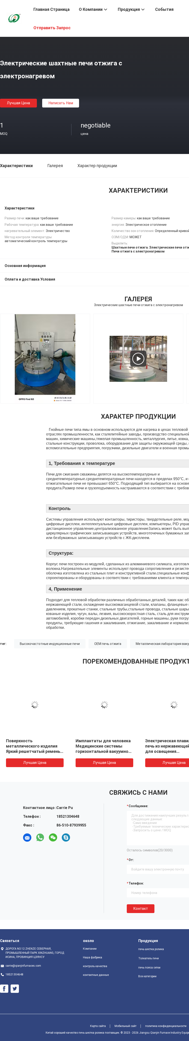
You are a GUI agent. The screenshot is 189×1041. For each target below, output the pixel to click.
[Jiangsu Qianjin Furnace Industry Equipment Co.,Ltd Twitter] (15, 989)
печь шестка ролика (151, 949)
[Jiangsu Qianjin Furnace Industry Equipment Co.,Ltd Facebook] (4, 989)
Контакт (140, 908)
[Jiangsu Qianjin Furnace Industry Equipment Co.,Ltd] (13, 18)
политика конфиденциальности (165, 1026)
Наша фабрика (92, 957)
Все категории (147, 976)
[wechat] (53, 837)
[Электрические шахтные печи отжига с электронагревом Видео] (138, 358)
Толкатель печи (148, 958)
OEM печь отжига (107, 644)
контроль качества (95, 966)
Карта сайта (98, 1026)
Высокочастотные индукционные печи (50, 644)
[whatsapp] (40, 837)
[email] (27, 837)
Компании (90, 948)
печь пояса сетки (149, 967)
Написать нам (60, 103)
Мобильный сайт (125, 1026)
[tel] (79, 837)
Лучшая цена (18, 103)
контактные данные (96, 975)
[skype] (66, 837)
